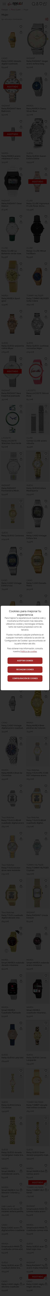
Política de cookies (28, 651)
